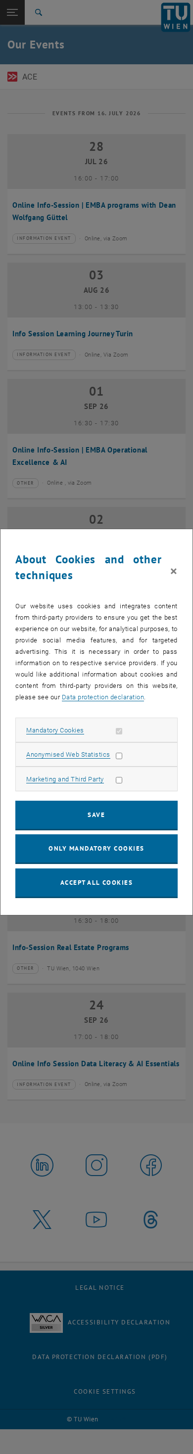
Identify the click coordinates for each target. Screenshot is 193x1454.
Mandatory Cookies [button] (55, 730)
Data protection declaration (103, 697)
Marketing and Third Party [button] (65, 779)
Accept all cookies (96, 882)
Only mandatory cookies (96, 848)
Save (96, 815)
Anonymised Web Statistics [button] (68, 754)
